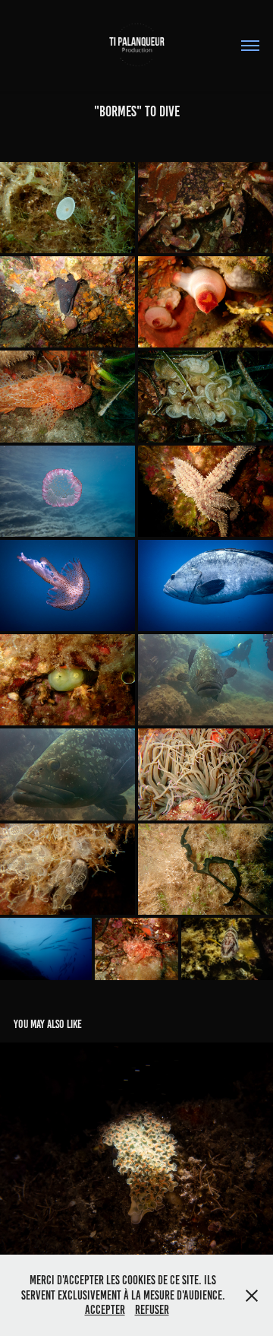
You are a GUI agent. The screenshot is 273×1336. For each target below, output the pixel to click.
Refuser (152, 1309)
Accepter (105, 1309)
